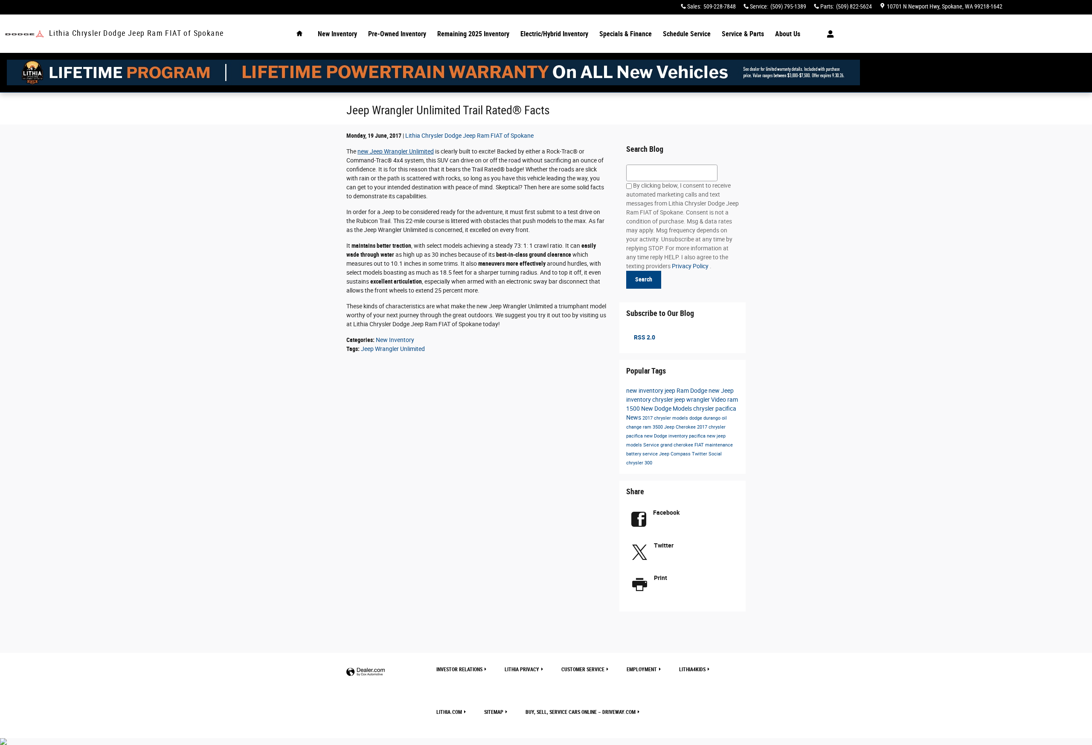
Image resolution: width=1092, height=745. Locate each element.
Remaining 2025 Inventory (473, 34)
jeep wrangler (692, 399)
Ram (683, 390)
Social (715, 454)
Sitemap (493, 712)
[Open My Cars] (828, 34)
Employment (642, 670)
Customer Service (582, 670)
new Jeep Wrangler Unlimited (395, 151)
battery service (642, 454)
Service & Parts (743, 34)
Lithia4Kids (692, 670)
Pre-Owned (397, 34)
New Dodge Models (667, 408)
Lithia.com (449, 712)
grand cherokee (677, 445)
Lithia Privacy (522, 670)
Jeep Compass (675, 454)
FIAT (699, 445)
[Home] (24, 34)
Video (719, 399)
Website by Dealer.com (365, 672)
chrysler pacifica (714, 408)
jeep (671, 390)
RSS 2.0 (644, 337)
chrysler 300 (639, 463)
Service (651, 445)
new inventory (645, 390)
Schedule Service (687, 34)
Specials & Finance (625, 34)
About (787, 34)
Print (660, 577)
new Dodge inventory (666, 436)
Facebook (666, 512)
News (634, 417)
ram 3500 (653, 427)
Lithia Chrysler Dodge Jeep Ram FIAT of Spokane (469, 135)
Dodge (699, 390)
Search (643, 279)
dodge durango (705, 418)
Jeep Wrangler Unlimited (393, 348)
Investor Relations (459, 670)
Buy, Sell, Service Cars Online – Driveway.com (581, 712)
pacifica (698, 436)
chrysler (663, 399)
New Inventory (395, 339)
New (337, 34)
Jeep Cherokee (680, 427)
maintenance (719, 445)
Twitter (700, 454)
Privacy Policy (691, 266)
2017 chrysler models (665, 418)
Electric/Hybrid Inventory (554, 34)
